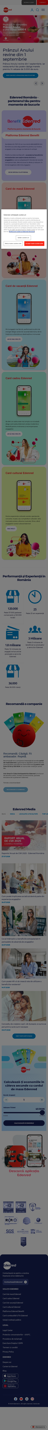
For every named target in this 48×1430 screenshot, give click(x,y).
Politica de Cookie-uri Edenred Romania (21, 231)
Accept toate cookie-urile (34, 243)
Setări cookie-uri (23, 237)
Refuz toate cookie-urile (13, 243)
